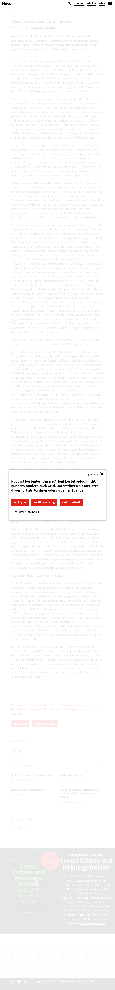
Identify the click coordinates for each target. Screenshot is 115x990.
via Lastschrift (71, 502)
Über (102, 3)
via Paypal (20, 502)
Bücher (91, 3)
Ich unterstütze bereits (27, 511)
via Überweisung (44, 502)
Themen (79, 3)
